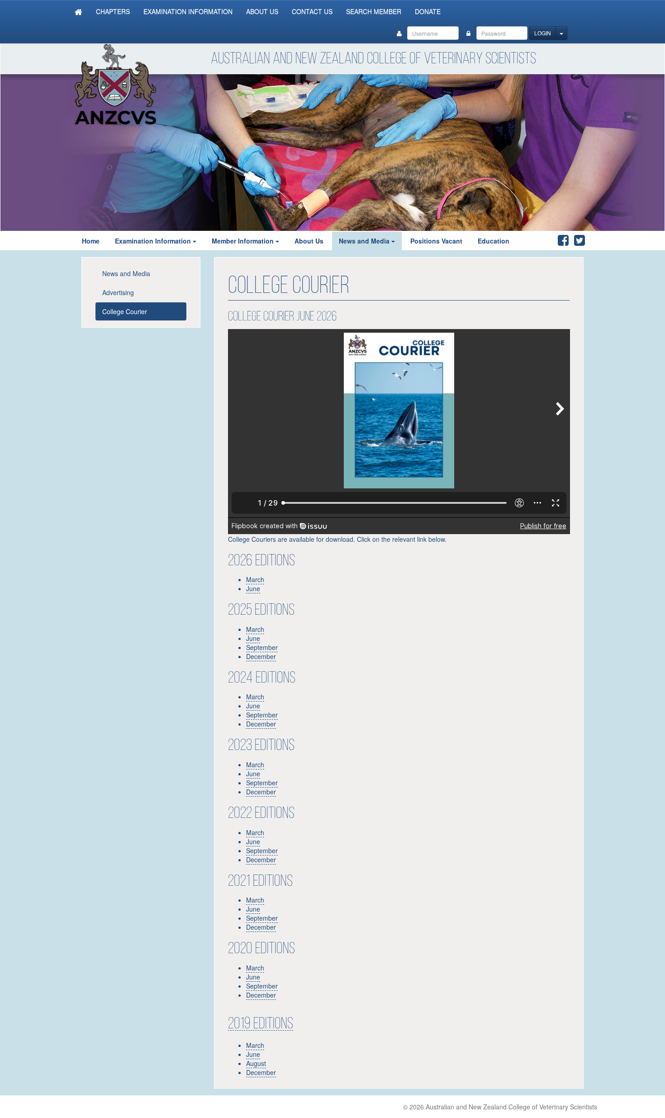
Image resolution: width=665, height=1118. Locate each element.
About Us (262, 11)
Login (542, 33)
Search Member (373, 11)
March (255, 764)
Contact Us (312, 11)
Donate (428, 11)
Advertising (118, 292)
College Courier (124, 311)
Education (493, 240)
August (256, 1063)
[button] (197, 240)
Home (91, 240)
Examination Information (188, 11)
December (261, 791)
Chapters (113, 11)
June (253, 773)
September (262, 782)
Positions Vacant (436, 240)
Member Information (243, 240)
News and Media (364, 240)
